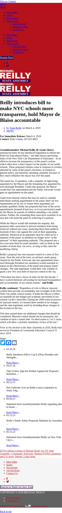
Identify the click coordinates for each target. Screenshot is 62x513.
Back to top (6, 511)
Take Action (12, 21)
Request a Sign (20, 26)
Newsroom (11, 18)
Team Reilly (16, 128)
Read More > (13, 362)
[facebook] (7, 63)
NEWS (10, 130)
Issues (9, 15)
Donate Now (6, 57)
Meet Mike (11, 12)
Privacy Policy (13, 497)
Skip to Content (8, 1)
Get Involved (19, 24)
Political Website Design (12, 506)
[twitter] (7, 66)
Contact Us (18, 29)
